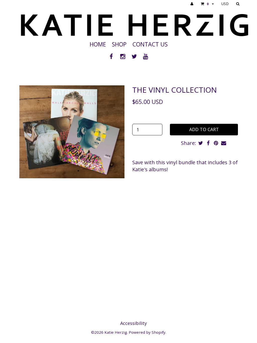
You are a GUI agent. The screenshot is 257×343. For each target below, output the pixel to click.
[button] (207, 4)
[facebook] (112, 56)
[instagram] (123, 56)
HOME (98, 44)
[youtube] (146, 56)
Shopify (158, 332)
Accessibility (133, 323)
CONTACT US (150, 44)
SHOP (119, 44)
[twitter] (135, 56)
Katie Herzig (115, 332)
